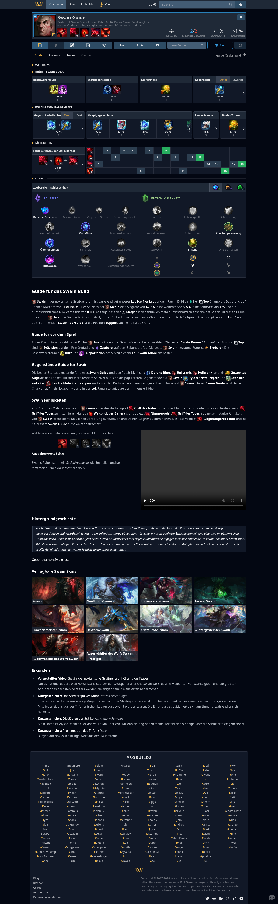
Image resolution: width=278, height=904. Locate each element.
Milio (233, 833)
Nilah (232, 820)
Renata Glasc (232, 811)
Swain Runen (191, 342)
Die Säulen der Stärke (78, 718)
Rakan (206, 833)
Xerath (125, 847)
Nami (206, 788)
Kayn (152, 856)
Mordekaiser (126, 792)
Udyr (126, 770)
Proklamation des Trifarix (81, 730)
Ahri (125, 856)
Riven (125, 829)
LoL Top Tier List (142, 301)
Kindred (179, 824)
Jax (72, 770)
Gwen (232, 806)
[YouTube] (241, 899)
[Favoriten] (241, 17)
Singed (72, 783)
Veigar (99, 765)
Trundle (99, 770)
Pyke (233, 765)
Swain (99, 774)
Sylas (206, 847)
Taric (72, 861)
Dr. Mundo (72, 824)
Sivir (45, 829)
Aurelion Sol (152, 852)
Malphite (99, 788)
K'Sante (233, 824)
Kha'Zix (152, 820)
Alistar (45, 815)
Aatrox (206, 783)
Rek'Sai (205, 815)
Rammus (72, 811)
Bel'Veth (179, 811)
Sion (45, 824)
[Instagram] (227, 899)
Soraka (45, 833)
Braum (179, 815)
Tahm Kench (179, 838)
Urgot (45, 788)
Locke (232, 792)
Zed (179, 861)
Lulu (152, 806)
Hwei (232, 842)
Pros (72, 4)
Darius (152, 824)
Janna (72, 842)
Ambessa (232, 779)
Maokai (98, 802)
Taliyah (179, 797)
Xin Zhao (45, 783)
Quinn (152, 842)
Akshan (179, 806)
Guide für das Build (228, 55)
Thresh (205, 806)
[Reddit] (214, 899)
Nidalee (125, 765)
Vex (232, 770)
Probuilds (54, 55)
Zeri (179, 829)
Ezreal (126, 788)
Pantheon (126, 783)
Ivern (206, 820)
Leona (126, 815)
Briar (179, 842)
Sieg (222, 45)
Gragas (125, 779)
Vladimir (45, 797)
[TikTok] (234, 899)
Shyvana (125, 852)
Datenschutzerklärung (47, 897)
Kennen (125, 806)
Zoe (152, 861)
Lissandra (152, 833)
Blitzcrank (99, 783)
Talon (125, 824)
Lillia (233, 802)
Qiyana (205, 774)
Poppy (126, 774)
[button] (243, 93)
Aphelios (205, 856)
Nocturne (99, 797)
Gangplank (72, 847)
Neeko (206, 852)
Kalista (206, 824)
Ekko (206, 770)
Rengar (152, 774)
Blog (36, 878)
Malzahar (126, 820)
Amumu (72, 806)
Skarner (99, 852)
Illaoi (206, 811)
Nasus (99, 861)
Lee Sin (98, 833)
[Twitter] (207, 899)
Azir (205, 792)
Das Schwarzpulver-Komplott (84, 696)
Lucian (179, 856)
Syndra (152, 847)
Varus (152, 779)
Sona (72, 829)
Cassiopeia (99, 847)
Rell (205, 861)
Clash (108, 4)
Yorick (126, 797)
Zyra (179, 765)
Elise (99, 815)
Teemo (45, 838)
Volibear (152, 770)
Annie (45, 765)
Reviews (38, 883)
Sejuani (152, 792)
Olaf (45, 770)
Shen (125, 838)
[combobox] (186, 45)
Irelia (72, 838)
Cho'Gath (72, 802)
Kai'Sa (179, 770)
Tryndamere (72, 765)
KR (157, 45)
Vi (206, 779)
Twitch (72, 792)
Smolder (232, 829)
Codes (37, 887)
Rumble (99, 842)
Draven (152, 811)
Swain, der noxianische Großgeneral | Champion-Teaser (108, 678)
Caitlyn (99, 779)
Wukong (99, 824)
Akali (126, 802)
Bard (206, 829)
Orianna (99, 820)
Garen (126, 811)
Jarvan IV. (99, 811)
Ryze (45, 820)
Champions (56, 4)
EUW (140, 45)
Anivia (72, 815)
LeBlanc (45, 792)
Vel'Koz (179, 792)
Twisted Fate (45, 779)
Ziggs (152, 802)
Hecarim (152, 815)
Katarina (98, 792)
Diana (152, 838)
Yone (232, 774)
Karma (72, 856)
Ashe (45, 861)
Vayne (99, 838)
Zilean (72, 779)
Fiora (152, 797)
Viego (179, 847)
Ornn (206, 842)
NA (122, 45)
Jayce (152, 829)
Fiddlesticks (45, 802)
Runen (71, 55)
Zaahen (232, 838)
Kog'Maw (125, 833)
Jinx (179, 833)
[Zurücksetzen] (240, 45)
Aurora (232, 815)
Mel (232, 783)
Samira (205, 802)
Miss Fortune (45, 856)
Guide (38, 55)
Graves (125, 861)
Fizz (152, 765)
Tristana (45, 842)
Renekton (99, 806)
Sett (232, 797)
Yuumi (206, 797)
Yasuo (179, 788)
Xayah (206, 838)
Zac (179, 783)
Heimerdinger (99, 856)
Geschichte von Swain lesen (51, 560)
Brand (99, 829)
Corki (72, 852)
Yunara (232, 788)
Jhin (179, 820)
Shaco (72, 820)
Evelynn (72, 788)
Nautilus (152, 783)
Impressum (40, 892)
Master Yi (45, 811)
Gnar (179, 779)
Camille (179, 802)
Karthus (72, 797)
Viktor (152, 788)
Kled (206, 765)
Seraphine (179, 774)
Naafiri (232, 847)
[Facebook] (220, 899)
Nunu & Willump (45, 852)
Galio (45, 774)
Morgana (72, 774)
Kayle (45, 806)
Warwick (45, 847)
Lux (125, 842)
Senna (179, 852)
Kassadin (72, 833)
